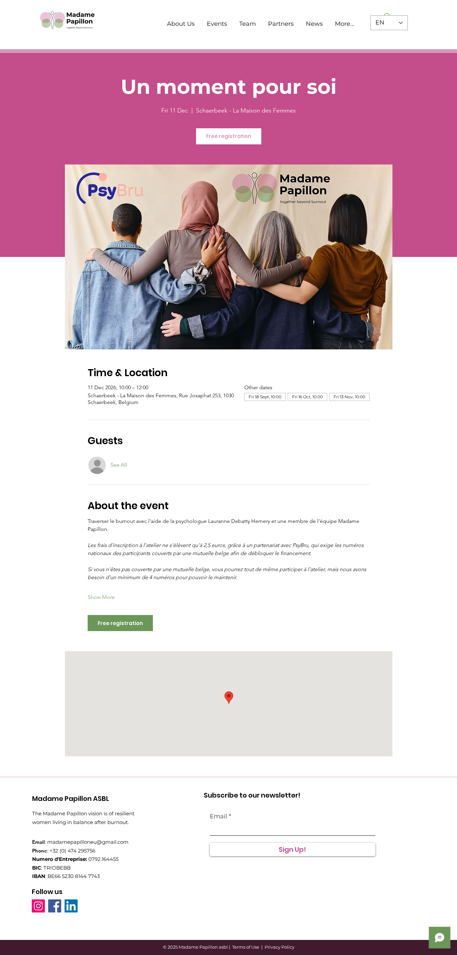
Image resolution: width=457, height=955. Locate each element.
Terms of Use (245, 947)
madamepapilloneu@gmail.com (87, 842)
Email (218, 816)
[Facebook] (54, 905)
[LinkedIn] (71, 905)
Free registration (228, 136)
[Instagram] (38, 905)
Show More (101, 597)
